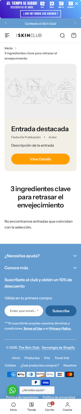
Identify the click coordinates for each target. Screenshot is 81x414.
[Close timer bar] (76, 3)
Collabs (10, 365)
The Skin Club (29, 347)
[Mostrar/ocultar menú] (7, 35)
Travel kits (61, 358)
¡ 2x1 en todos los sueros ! (40, 14)
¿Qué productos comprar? (39, 365)
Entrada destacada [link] (40, 129)
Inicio (8, 48)
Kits (47, 358)
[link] (40, 91)
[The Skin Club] (29, 35)
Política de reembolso (22, 397)
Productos (32, 358)
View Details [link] (40, 159)
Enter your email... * (24, 311)
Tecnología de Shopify (58, 347)
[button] (5, 23)
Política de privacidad (59, 397)
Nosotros (69, 365)
